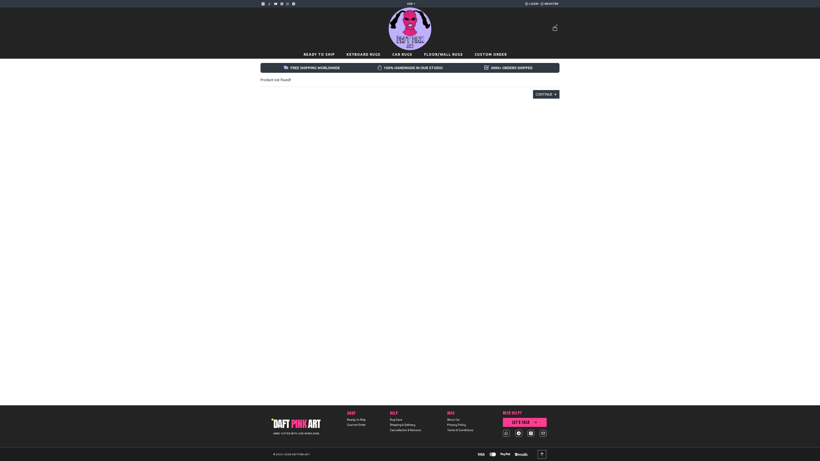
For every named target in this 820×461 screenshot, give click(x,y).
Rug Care (396, 420)
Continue (544, 94)
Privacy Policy (456, 425)
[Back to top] (542, 454)
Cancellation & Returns (405, 430)
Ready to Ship (356, 420)
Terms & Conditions (460, 430)
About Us (453, 420)
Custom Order (356, 425)
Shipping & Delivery (402, 425)
